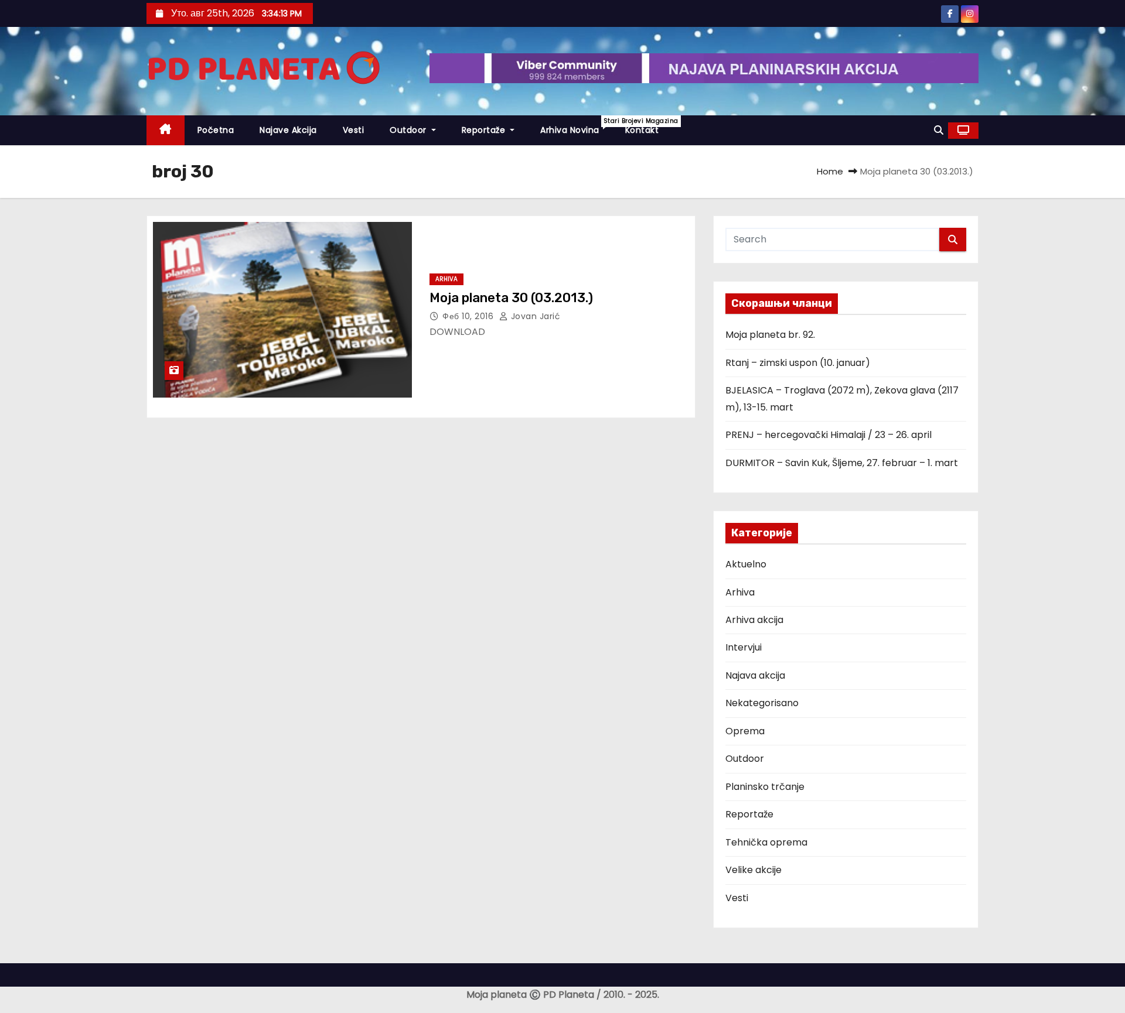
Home (830, 171)
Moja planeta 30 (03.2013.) (511, 298)
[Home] (165, 130)
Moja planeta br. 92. (770, 334)
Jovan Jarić (534, 316)
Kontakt (642, 130)
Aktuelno (745, 564)
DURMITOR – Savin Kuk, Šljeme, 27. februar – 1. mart (841, 463)
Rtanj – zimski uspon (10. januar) (797, 362)
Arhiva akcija (754, 620)
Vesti (353, 130)
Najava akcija (755, 675)
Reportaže (485, 130)
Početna (215, 130)
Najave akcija (288, 130)
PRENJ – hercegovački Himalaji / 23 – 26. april (828, 435)
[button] (938, 130)
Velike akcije (753, 870)
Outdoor (409, 130)
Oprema (745, 731)
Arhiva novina (576, 126)
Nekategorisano (762, 703)
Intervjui (743, 647)
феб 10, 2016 (469, 316)
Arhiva (446, 279)
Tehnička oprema (766, 842)
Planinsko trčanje (764, 786)
